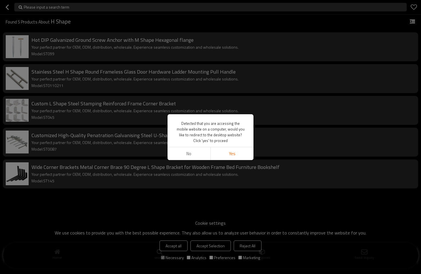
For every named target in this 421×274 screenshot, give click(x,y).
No (188, 153)
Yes (232, 153)
